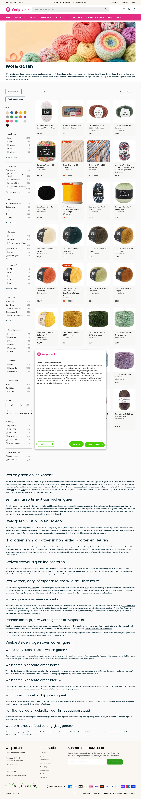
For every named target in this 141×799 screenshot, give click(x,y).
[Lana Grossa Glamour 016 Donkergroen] (98, 319)
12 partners (94, 373)
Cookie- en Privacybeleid (112, 793)
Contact (125, 2)
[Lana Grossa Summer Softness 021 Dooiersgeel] (46, 319)
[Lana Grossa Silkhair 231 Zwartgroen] (72, 235)
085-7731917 (12, 771)
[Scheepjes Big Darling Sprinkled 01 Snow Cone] (46, 111)
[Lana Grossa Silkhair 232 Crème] (46, 235)
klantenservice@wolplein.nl (17, 775)
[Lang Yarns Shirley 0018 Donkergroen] (124, 111)
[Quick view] (55, 120)
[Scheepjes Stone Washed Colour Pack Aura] (72, 111)
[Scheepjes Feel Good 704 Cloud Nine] (98, 193)
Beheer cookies (129, 793)
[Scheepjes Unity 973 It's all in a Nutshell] (124, 400)
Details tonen (45, 445)
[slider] (7, 411)
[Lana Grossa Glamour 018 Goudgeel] (72, 319)
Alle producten (13, 91)
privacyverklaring (43, 378)
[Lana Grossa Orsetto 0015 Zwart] (46, 193)
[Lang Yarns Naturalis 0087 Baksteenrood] (98, 111)
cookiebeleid (56, 378)
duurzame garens (57, 511)
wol (12, 490)
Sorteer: (126, 92)
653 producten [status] (41, 92)
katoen (45, 487)
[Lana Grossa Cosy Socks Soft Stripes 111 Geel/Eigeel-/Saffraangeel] (72, 274)
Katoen (33, 588)
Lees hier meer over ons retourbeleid (98, 629)
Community (114, 2)
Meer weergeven (11, 157)
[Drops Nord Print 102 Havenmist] (98, 151)
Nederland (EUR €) (56, 787)
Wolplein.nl (15, 793)
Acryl (24, 590)
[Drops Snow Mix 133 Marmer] (72, 151)
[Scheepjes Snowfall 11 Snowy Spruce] (124, 193)
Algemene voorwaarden (91, 793)
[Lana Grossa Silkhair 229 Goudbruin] (124, 235)
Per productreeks (15, 99)
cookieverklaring (63, 383)
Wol (86, 588)
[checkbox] (7, 112)
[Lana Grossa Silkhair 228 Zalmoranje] (46, 274)
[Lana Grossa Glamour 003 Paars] (124, 360)
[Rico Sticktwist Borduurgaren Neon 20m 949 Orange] (72, 193)
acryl (23, 490)
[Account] (129, 9)
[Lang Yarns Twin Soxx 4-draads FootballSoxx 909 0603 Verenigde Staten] (124, 151)
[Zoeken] (106, 9)
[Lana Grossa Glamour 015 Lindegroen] (124, 319)
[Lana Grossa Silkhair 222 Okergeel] (124, 274)
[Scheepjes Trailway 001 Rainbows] (46, 151)
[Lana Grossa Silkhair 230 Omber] (98, 235)
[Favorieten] (124, 9)
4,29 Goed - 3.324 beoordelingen (74, 2)
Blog (133, 2)
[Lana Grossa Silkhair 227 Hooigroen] (98, 274)
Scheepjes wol (128, 605)
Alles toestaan (94, 445)
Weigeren (76, 445)
